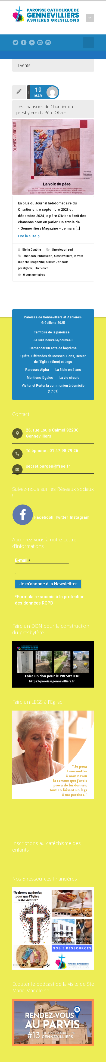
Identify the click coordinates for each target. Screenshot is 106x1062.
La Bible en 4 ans (68, 370)
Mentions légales (40, 378)
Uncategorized (62, 249)
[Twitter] (15, 42)
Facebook (43, 517)
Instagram (79, 517)
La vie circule (69, 378)
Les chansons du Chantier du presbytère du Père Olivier (44, 110)
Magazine (37, 262)
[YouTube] (32, 42)
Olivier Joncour (57, 262)
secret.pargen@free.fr (48, 466)
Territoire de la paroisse (52, 332)
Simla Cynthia (31, 249)
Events (24, 65)
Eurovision (45, 256)
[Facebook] (23, 42)
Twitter (62, 517)
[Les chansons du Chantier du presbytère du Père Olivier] (53, 157)
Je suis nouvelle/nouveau (53, 340)
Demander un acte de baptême (53, 348)
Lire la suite (27, 236)
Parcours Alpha (37, 370)
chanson (29, 256)
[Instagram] (48, 42)
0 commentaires (34, 275)
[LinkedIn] (40, 42)
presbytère (25, 268)
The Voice (41, 268)
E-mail (22, 560)
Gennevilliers (63, 256)
